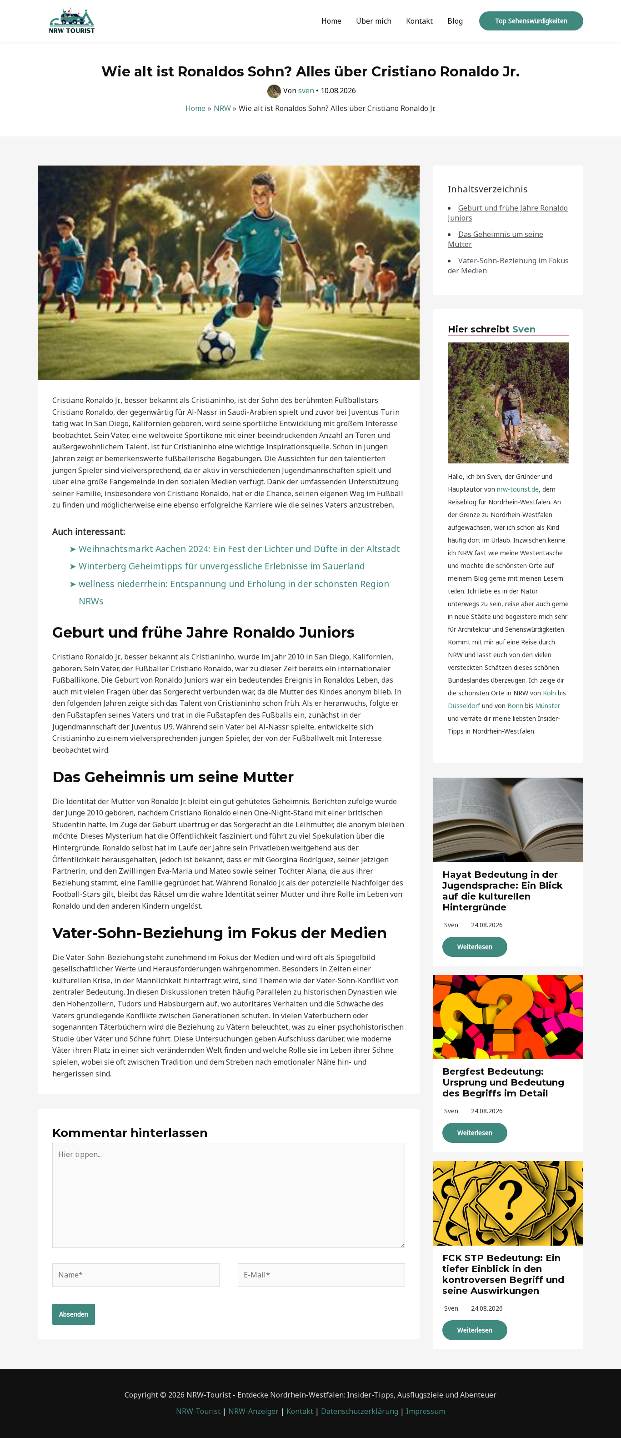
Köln (549, 693)
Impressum (425, 1411)
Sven (524, 329)
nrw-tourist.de (518, 489)
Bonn (515, 705)
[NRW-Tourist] (72, 20)
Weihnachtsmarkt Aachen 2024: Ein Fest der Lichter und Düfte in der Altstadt (239, 549)
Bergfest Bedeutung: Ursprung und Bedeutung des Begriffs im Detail (503, 1082)
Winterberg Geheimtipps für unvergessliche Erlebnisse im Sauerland (222, 566)
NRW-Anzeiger (253, 1411)
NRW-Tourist (198, 1411)
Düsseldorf (464, 705)
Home (331, 21)
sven (451, 924)
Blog (455, 21)
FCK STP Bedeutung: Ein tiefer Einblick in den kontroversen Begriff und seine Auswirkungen (503, 1274)
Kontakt (419, 21)
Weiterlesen (474, 946)
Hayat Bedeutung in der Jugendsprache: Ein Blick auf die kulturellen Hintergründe (502, 891)
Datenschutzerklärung (359, 1411)
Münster (547, 705)
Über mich (373, 21)
